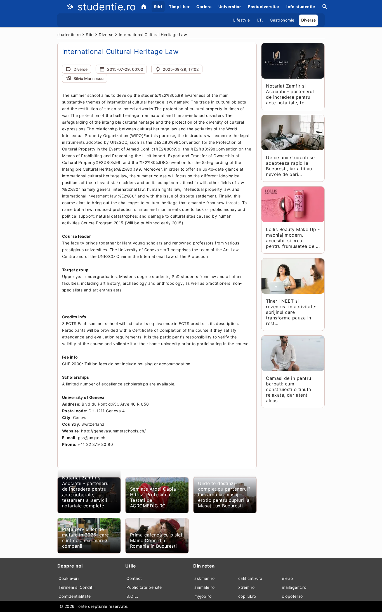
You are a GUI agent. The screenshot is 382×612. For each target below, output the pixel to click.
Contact (134, 578)
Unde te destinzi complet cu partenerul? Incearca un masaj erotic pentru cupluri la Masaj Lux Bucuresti (224, 495)
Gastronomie (282, 20)
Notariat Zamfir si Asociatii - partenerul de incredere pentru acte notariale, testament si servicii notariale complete (86, 492)
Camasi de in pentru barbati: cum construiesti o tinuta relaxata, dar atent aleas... (288, 389)
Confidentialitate (74, 596)
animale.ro (204, 587)
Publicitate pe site (144, 587)
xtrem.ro (246, 587)
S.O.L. (132, 596)
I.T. (260, 20)
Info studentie (300, 6)
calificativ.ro (250, 578)
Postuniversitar (264, 6)
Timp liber (179, 6)
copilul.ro (247, 596)
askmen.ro (204, 578)
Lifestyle (241, 20)
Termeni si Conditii (76, 587)
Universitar (229, 6)
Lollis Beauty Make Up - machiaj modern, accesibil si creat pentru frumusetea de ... (293, 238)
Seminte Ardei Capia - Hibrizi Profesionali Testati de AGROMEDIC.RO (155, 497)
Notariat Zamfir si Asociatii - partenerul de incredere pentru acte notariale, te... (290, 94)
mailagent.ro (294, 587)
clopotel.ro (292, 596)
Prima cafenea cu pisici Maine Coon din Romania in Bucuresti (156, 540)
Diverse (308, 20)
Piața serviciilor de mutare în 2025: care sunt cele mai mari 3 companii (85, 537)
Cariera (204, 6)
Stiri (158, 6)
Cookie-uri (68, 578)
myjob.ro (202, 596)
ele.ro (287, 578)
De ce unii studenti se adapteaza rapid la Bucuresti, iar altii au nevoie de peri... (290, 166)
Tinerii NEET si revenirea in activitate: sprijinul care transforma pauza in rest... (291, 312)
